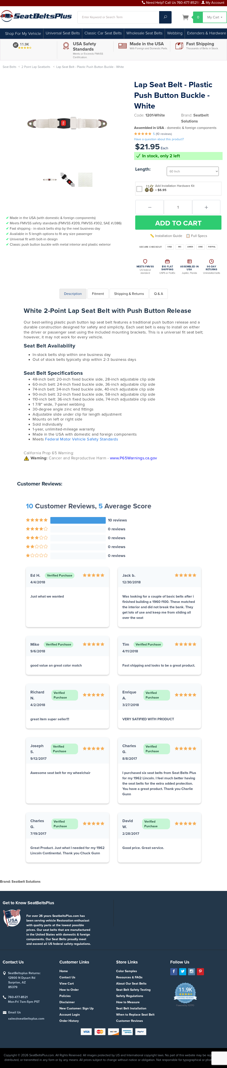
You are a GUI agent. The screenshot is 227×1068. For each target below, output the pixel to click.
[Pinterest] (200, 971)
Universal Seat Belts (63, 33)
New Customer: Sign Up (76, 1008)
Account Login (69, 1015)
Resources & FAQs (129, 977)
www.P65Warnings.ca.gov (133, 458)
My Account (214, 2)
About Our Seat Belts (131, 983)
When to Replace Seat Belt (135, 1015)
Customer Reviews (129, 1021)
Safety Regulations (129, 996)
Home (63, 971)
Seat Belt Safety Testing (133, 990)
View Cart (66, 983)
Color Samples (126, 971)
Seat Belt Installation (131, 1008)
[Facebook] (173, 971)
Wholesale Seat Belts (144, 33)
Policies (65, 996)
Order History (69, 1021)
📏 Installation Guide (166, 236)
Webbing (174, 33)
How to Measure (128, 1002)
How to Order (69, 990)
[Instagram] (191, 971)
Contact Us (67, 977)
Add (178, 223)
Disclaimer (67, 1002)
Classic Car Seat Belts (103, 33)
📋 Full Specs (196, 236)
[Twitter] (182, 971)
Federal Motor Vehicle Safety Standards (81, 439)
